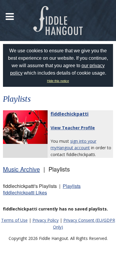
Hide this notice (58, 81)
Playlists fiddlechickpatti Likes (42, 189)
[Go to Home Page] (58, 20)
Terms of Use (14, 220)
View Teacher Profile (73, 128)
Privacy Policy (45, 220)
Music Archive (21, 169)
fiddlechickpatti (70, 114)
